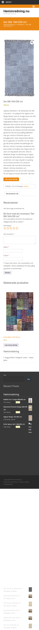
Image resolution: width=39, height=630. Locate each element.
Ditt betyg (7, 226)
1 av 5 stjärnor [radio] (4, 228)
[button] (32, 42)
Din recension (8, 234)
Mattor (26, 186)
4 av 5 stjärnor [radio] (14, 228)
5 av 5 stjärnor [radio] (17, 228)
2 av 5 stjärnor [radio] (7, 228)
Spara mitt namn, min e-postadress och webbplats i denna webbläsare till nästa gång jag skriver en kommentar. (19, 266)
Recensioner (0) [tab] (12, 194)
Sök (4, 375)
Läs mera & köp (11, 179)
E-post (6, 255)
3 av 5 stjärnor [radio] (11, 228)
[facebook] (33, 7)
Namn (6, 247)
